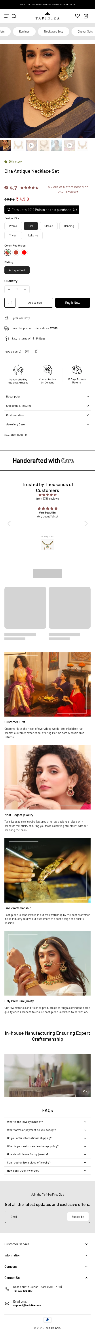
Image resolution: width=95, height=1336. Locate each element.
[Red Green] (7, 252)
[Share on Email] (27, 351)
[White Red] (24, 252)
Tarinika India (52, 1328)
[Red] (16, 252)
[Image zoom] (47, 91)
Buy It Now (72, 303)
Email (14, 1216)
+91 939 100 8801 (23, 1290)
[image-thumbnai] (5, 145)
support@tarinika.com (27, 1305)
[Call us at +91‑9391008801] (36, 351)
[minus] (9, 289)
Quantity (10, 281)
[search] (14, 15)
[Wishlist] (77, 15)
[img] (47, 495)
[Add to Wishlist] (9, 303)
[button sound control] (85, 1091)
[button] (35, 303)
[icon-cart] (86, 15)
